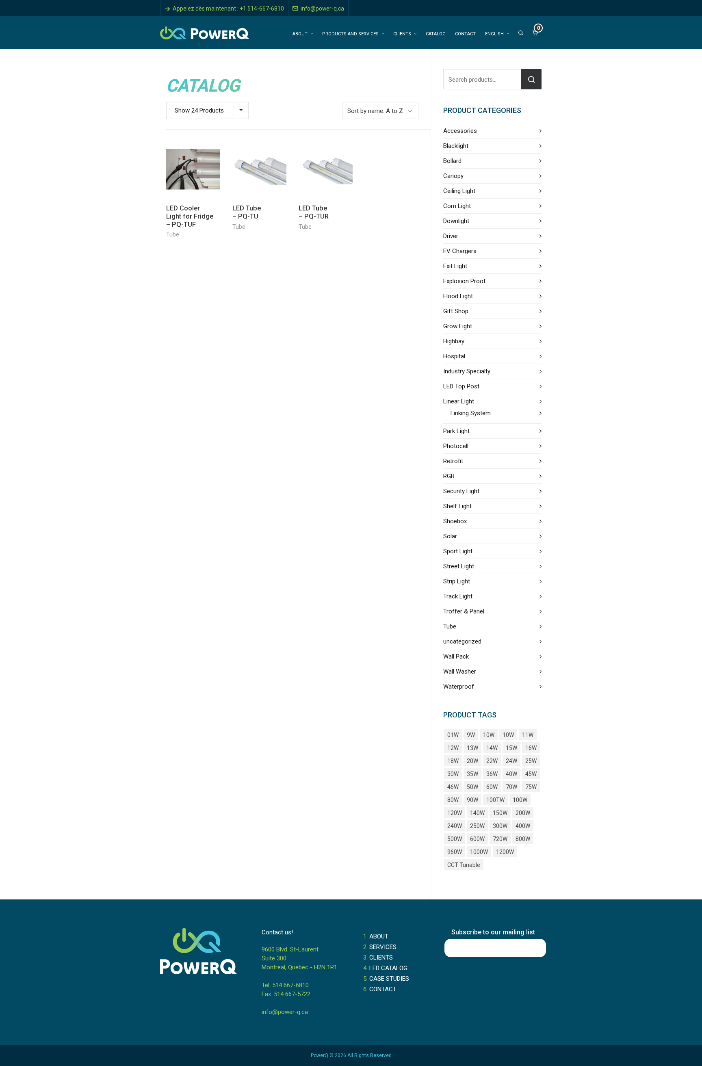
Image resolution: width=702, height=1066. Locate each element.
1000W (479, 852)
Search (531, 79)
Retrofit (453, 461)
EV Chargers (460, 251)
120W (454, 813)
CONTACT (382, 989)
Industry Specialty (466, 371)
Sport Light (457, 551)
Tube (172, 234)
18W (453, 761)
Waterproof (458, 686)
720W (500, 839)
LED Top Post (461, 386)
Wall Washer (459, 671)
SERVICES (382, 947)
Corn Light (457, 206)
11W (527, 735)
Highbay (453, 341)
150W (500, 813)
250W (477, 826)
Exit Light (455, 266)
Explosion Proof (464, 281)
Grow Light (457, 326)
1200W (505, 852)
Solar (450, 536)
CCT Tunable (463, 865)
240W (454, 826)
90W (472, 800)
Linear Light (458, 401)
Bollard (452, 161)
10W (488, 735)
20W (472, 761)
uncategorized (462, 641)
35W (472, 774)
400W (523, 826)
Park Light (456, 431)
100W (520, 800)
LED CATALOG (388, 968)
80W (453, 800)
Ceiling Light (459, 191)
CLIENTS (381, 957)
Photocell (455, 446)
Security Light (461, 491)
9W (471, 735)
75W (531, 787)
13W (472, 748)
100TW (495, 800)
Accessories (460, 130)
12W (453, 748)
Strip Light (456, 581)
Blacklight (455, 146)
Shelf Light (457, 506)
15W (511, 748)
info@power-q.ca (322, 8)
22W (492, 761)
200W (523, 813)
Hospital (454, 356)
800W (523, 839)
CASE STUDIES (389, 978)
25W (531, 761)
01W (453, 735)
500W (454, 839)
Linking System (471, 413)
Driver (450, 236)
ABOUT (378, 936)
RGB (449, 476)
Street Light (458, 566)
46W (453, 787)
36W (492, 774)
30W (453, 774)
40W (511, 774)
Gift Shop (455, 311)
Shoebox (455, 521)
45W (531, 774)
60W (492, 787)
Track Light (457, 596)
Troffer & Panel (463, 611)
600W (477, 839)
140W (477, 813)
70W (511, 787)
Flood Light (458, 296)
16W (531, 748)
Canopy (453, 176)
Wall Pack (456, 656)
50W (472, 787)
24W (511, 761)
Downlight (456, 221)
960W (454, 852)
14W (492, 748)
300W (500, 826)
